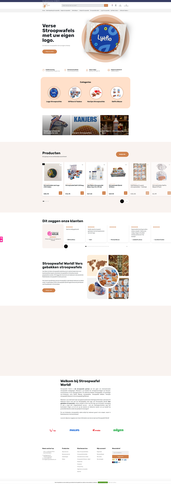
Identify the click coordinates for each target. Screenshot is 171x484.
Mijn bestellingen (100, 454)
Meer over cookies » (112, 482)
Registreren (99, 451)
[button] (122, 201)
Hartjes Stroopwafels (84, 10)
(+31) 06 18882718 (47, 458)
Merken (63, 459)
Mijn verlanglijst (100, 459)
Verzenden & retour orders (82, 456)
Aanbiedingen (65, 456)
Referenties (79, 461)
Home (43, 10)
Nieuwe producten (66, 454)
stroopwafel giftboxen (82, 396)
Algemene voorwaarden (82, 469)
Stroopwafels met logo (85, 401)
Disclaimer (79, 464)
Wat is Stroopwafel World (82, 451)
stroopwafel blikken (98, 394)
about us (67, 418)
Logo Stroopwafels (105, 10)
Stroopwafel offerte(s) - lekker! (83, 459)
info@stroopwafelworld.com (50, 459)
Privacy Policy (80, 466)
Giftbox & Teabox (124, 10)
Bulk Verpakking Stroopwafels (53, 10)
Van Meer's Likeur (114, 10)
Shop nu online (50, 51)
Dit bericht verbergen (103, 482)
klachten (79, 471)
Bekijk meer (49, 290)
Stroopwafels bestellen (82, 454)
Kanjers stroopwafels (65, 10)
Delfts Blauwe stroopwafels (82, 394)
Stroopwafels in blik (94, 10)
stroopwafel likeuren (66, 396)
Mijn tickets (99, 456)
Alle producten (65, 451)
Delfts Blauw (74, 10)
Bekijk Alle (122, 154)
